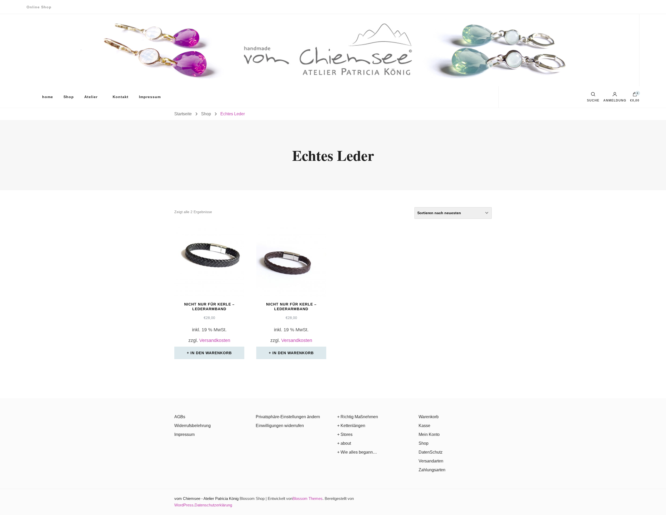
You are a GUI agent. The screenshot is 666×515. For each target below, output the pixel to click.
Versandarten (431, 461)
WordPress (184, 505)
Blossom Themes (307, 498)
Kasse (424, 425)
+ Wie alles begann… (357, 452)
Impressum (150, 97)
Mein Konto (429, 434)
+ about (344, 443)
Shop (68, 97)
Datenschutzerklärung (213, 505)
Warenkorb (429, 417)
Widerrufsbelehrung (192, 425)
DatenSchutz (431, 452)
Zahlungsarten (432, 470)
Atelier (91, 97)
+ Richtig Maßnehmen (357, 417)
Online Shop (39, 7)
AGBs (179, 417)
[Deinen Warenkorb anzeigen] (635, 95)
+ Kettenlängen (351, 425)
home (47, 97)
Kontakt (121, 97)
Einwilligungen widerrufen (280, 425)
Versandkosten (214, 340)
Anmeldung (614, 100)
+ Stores (345, 434)
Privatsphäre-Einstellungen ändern (288, 417)
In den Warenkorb (211, 353)
